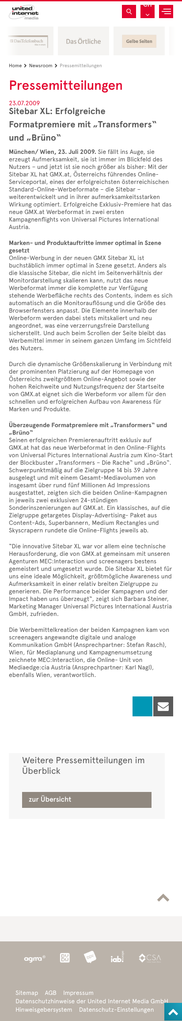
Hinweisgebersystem (43, 1009)
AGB (51, 993)
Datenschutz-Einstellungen (116, 1009)
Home (18, 66)
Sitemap (26, 993)
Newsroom (43, 66)
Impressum (78, 993)
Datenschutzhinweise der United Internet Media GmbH (91, 1001)
